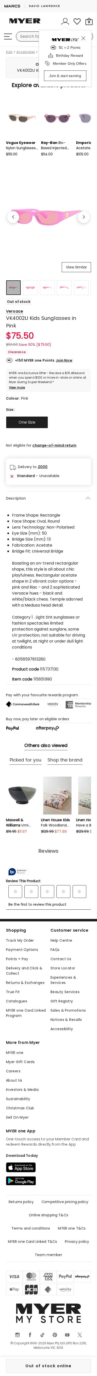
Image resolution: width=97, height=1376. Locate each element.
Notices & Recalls (66, 1019)
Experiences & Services (63, 980)
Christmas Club (20, 1108)
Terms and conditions (30, 1228)
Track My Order (20, 940)
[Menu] (8, 36)
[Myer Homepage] (25, 23)
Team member (48, 1254)
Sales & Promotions (68, 1010)
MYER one (14, 1052)
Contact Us (60, 958)
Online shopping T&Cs (48, 1215)
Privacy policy (77, 1241)
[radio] (27, 422)
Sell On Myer (17, 1117)
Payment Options (22, 949)
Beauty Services (65, 991)
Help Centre (61, 940)
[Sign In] (65, 21)
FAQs (55, 949)
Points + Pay (17, 958)
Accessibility (61, 1028)
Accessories (25, 51)
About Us (14, 1080)
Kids (9, 51)
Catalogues (16, 1001)
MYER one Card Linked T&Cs (32, 1241)
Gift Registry (61, 1001)
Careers (13, 1071)
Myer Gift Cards (20, 1061)
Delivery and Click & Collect (24, 971)
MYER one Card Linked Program (26, 1013)
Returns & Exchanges (25, 982)
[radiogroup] (48, 422)
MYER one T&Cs (72, 1228)
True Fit (13, 991)
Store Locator (62, 968)
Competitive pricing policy (65, 1201)
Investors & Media (22, 1089)
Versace (14, 311)
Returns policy (21, 1201)
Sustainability (18, 1098)
